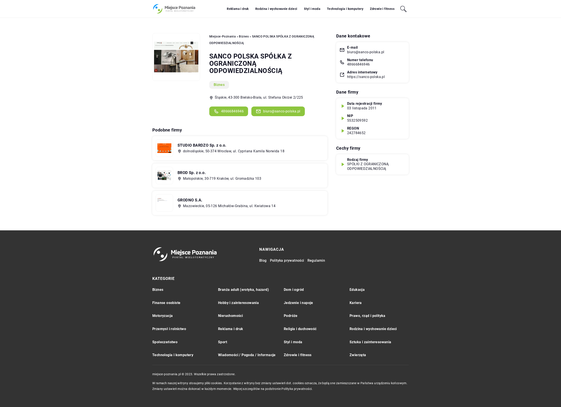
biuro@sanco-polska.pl (281, 111)
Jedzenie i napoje (298, 303)
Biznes (219, 85)
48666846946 (232, 111)
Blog (263, 260)
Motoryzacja (162, 316)
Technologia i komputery (345, 9)
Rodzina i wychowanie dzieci (276, 9)
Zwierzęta (358, 355)
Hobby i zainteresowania (238, 303)
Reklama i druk (238, 9)
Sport (222, 342)
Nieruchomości (230, 316)
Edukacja (357, 290)
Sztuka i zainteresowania (370, 342)
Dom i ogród (294, 290)
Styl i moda (312, 9)
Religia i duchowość (300, 329)
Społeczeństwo (165, 342)
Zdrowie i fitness (382, 9)
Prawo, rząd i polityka (367, 316)
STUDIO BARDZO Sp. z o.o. (202, 145)
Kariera (356, 303)
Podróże (291, 316)
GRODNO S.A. (190, 200)
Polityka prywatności (287, 260)
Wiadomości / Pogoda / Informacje (247, 355)
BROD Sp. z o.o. (192, 172)
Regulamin (316, 260)
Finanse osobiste (166, 303)
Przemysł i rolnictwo (169, 329)
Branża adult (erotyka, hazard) (243, 290)
